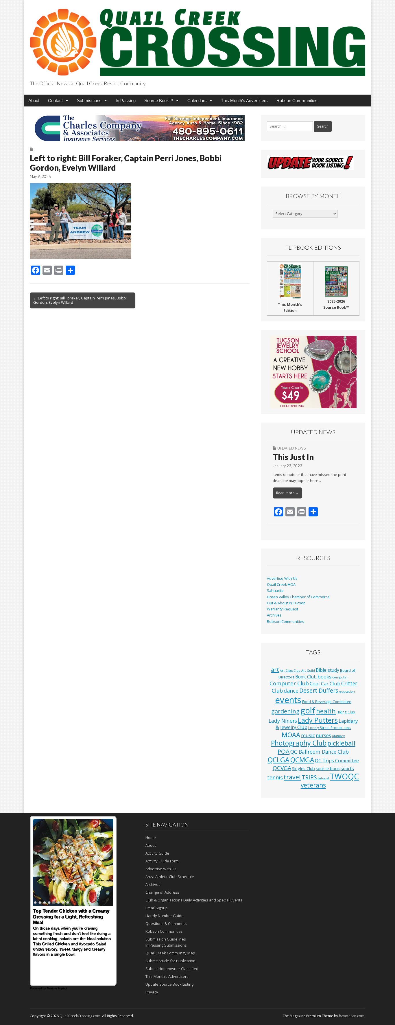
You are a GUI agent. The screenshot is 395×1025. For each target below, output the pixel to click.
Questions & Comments (166, 923)
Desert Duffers (318, 690)
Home (150, 837)
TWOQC (344, 776)
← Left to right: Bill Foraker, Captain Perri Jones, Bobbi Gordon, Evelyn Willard (80, 300)
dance (291, 690)
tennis (275, 777)
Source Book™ (158, 100)
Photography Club (298, 743)
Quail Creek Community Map (170, 953)
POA (283, 751)
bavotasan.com (351, 1015)
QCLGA (278, 759)
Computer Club (289, 683)
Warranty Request (282, 609)
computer (340, 677)
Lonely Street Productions (329, 727)
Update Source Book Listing (169, 984)
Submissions (89, 100)
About (33, 100)
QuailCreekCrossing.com (80, 1015)
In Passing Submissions (166, 945)
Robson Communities (297, 100)
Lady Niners (283, 720)
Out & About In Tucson (286, 603)
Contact (55, 100)
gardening (285, 711)
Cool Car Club (325, 683)
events (288, 700)
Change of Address (162, 892)
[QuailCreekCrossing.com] (197, 39)
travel (292, 777)
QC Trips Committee (337, 760)
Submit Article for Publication (170, 960)
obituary (338, 736)
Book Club (306, 676)
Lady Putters (318, 720)
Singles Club (303, 768)
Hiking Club (346, 712)
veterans (313, 785)
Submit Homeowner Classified (171, 968)
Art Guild (308, 671)
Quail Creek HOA (281, 584)
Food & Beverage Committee (326, 701)
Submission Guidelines (165, 939)
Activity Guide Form (162, 861)
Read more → (287, 492)
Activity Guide (157, 853)
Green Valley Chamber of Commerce (298, 597)
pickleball (341, 743)
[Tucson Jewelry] (313, 372)
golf (307, 710)
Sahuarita (275, 590)
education (347, 691)
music (308, 735)
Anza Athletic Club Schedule (169, 876)
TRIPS (309, 777)
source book (328, 768)
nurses (323, 735)
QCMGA (302, 759)
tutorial (323, 778)
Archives (274, 615)
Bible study (327, 670)
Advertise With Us (282, 578)
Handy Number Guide (164, 915)
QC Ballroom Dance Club (319, 751)
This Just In (293, 457)
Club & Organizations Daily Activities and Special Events (193, 900)
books (324, 676)
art (275, 669)
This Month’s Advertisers (244, 100)
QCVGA (282, 768)
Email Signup (156, 907)
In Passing (126, 100)
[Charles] (140, 128)
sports (347, 768)
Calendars (197, 100)
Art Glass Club (290, 671)
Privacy (151, 992)
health (326, 710)
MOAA (291, 734)
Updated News (291, 448)
